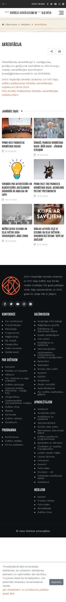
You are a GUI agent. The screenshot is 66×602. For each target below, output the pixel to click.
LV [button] (3, 4)
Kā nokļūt (10, 340)
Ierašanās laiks (46, 413)
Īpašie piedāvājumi (48, 335)
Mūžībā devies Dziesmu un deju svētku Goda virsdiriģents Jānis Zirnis (15, 232)
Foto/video (43, 468)
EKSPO (41, 377)
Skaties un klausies (16, 371)
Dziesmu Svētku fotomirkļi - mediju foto (16, 390)
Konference (12, 437)
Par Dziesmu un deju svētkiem (17, 379)
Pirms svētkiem (14, 445)
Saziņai (41, 497)
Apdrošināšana (46, 388)
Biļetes (9, 411)
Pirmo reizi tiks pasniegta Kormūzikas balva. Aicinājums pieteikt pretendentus (49, 187)
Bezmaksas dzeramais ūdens (50, 431)
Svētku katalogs (14, 384)
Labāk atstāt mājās (48, 453)
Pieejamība (11, 344)
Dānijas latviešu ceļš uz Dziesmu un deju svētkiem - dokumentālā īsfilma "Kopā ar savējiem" (49, 234)
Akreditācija (44, 508)
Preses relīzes (45, 501)
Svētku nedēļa (13, 441)
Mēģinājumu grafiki (48, 325)
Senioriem (43, 361)
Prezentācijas (13, 325)
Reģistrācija (11, 337)
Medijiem (25, 24)
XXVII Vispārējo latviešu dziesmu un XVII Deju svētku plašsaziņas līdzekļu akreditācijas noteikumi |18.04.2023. (30, 83)
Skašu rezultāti (46, 384)
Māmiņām (43, 365)
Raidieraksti (12, 352)
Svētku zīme (12, 407)
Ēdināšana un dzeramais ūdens (47, 330)
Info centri (43, 339)
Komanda (10, 414)
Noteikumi (11, 422)
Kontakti (10, 367)
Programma (12, 333)
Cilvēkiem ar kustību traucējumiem (49, 447)
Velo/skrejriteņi (46, 349)
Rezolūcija (11, 329)
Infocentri (43, 460)
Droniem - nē (45, 472)
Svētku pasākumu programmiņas (47, 437)
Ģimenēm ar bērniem (49, 443)
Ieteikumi (42, 409)
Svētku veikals (13, 418)
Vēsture (9, 375)
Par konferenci (14, 321)
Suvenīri (42, 373)
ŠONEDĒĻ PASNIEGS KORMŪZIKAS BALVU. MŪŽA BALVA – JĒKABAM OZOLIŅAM (48, 146)
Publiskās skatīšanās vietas (49, 477)
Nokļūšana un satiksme (45, 344)
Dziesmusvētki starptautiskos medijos (18, 402)
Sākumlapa (10, 24)
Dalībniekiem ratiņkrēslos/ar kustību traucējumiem (49, 355)
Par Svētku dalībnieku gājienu (50, 393)
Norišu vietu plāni (47, 369)
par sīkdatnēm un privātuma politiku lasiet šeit (26, 591)
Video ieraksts (13, 348)
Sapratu (56, 582)
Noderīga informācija (49, 321)
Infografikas (12, 397)
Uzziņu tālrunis (46, 457)
